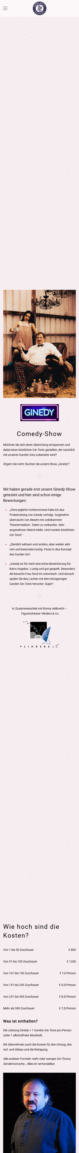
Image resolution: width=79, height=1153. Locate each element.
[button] (5, 8)
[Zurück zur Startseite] (40, 8)
